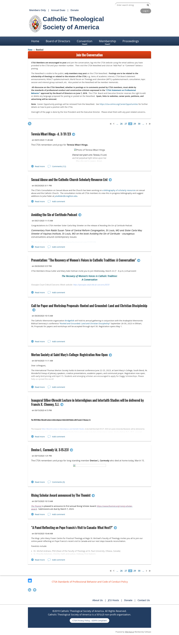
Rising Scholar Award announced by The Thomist (61, 495)
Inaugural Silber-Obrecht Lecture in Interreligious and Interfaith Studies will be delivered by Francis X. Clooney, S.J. (87, 402)
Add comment (58, 201)
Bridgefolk (69, 320)
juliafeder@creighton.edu (66, 196)
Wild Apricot (129, 632)
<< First (110, 123)
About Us (97, 600)
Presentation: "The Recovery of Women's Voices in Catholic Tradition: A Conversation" (83, 260)
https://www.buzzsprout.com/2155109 (78, 242)
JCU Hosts (113, 600)
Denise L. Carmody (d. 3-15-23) (50, 450)
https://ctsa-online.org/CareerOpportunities (119, 104)
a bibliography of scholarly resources (119, 190)
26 (121, 123)
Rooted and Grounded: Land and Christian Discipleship (84, 323)
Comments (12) (59, 166)
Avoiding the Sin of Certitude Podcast (54, 215)
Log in (145, 10)
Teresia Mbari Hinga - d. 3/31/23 (51, 134)
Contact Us (144, 600)
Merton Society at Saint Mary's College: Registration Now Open (69, 355)
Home (30, 49)
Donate (74, 10)
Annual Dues (58, 10)
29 (135, 123)
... (117, 123)
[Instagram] (34, 590)
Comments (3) (58, 482)
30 (139, 123)
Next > (146, 123)
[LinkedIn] (29, 590)
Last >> (149, 123)
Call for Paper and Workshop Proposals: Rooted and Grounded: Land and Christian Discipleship (89, 306)
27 (126, 123)
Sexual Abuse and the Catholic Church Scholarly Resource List (69, 180)
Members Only (37, 10)
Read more (40, 166)
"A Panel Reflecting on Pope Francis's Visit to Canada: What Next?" (72, 528)
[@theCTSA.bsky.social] (30, 581)
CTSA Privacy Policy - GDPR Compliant (89, 620)
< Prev (114, 123)
